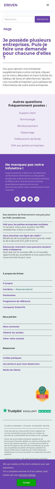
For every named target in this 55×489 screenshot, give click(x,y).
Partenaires (9, 295)
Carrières (18, 289)
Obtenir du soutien (13, 332)
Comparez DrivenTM (14, 307)
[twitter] (23, 199)
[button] (47, 5)
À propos (8, 283)
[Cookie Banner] (27, 474)
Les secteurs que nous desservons (21, 364)
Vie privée (27, 426)
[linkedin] (30, 199)
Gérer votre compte (13, 338)
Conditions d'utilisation (13, 426)
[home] (10, 5)
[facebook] (17, 199)
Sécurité (46, 426)
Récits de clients (11, 370)
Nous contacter (11, 326)
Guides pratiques (12, 358)
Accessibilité (37, 426)
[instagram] (36, 199)
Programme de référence (16, 301)
